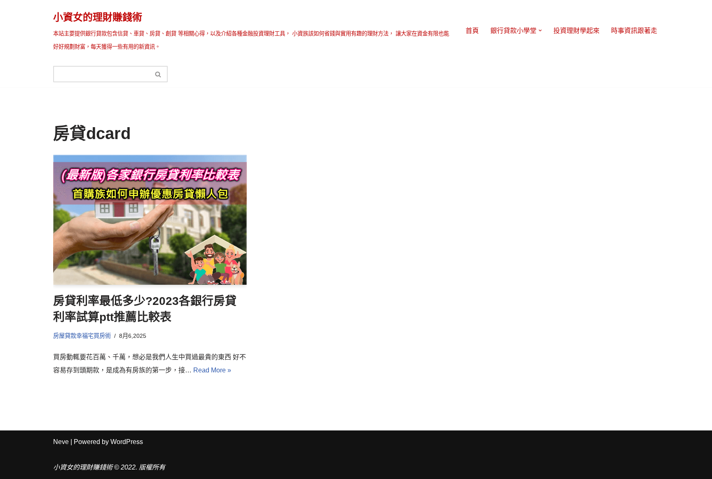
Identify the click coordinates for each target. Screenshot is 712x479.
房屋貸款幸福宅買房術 (82, 336)
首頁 (472, 30)
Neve (61, 441)
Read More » (212, 370)
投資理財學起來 (576, 30)
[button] (540, 30)
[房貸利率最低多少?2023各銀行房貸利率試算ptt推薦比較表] (150, 220)
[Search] (158, 74)
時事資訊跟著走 (634, 30)
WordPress (126, 441)
